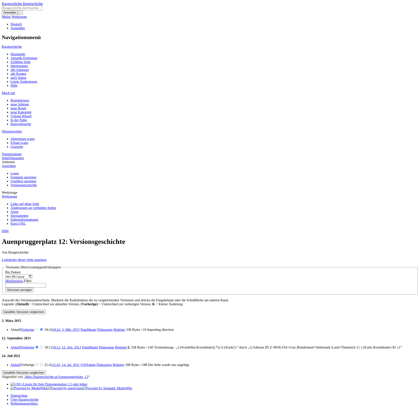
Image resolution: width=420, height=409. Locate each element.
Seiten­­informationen (24, 219)
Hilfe (14, 85)
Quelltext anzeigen (23, 181)
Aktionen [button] (8, 162)
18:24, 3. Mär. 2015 (66, 329)
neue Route (18, 108)
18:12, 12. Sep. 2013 (66, 347)
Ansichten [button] (9, 166)
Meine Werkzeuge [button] (14, 17)
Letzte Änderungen (23, 81)
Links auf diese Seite (24, 204)
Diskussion (16, 158)
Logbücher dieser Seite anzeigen (24, 260)
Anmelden (10, 12)
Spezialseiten (19, 215)
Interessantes (19, 66)
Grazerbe (16, 146)
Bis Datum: (13, 272)
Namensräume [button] (12, 154)
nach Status (18, 77)
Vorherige (27, 329)
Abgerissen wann (22, 139)
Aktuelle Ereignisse (23, 58)
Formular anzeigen (23, 177)
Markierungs (14, 281)
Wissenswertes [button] (12, 131)
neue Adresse (19, 104)
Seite (5, 158)
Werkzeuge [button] (9, 192)
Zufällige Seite (20, 62)
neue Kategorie (21, 112)
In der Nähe (18, 120)
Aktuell (15, 347)
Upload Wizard (21, 116)
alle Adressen (19, 70)
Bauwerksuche (20, 124)
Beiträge (119, 329)
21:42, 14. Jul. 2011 (66, 365)
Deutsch (16, 24)
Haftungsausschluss (24, 403)
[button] (33, 267)
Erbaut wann (19, 143)
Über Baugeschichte (24, 399)
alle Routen (18, 74)
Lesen (14, 173)
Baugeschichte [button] (12, 46)
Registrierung (19, 100)
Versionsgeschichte (23, 185)
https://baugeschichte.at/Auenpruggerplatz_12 (56, 377)
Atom (14, 212)
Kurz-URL (18, 223)
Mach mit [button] (8, 93)
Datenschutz (19, 395)
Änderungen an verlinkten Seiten (33, 208)
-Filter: (18, 281)
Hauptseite (17, 54)
